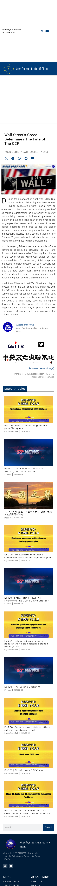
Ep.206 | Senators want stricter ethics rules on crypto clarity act (27, 728)
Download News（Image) (41, 368)
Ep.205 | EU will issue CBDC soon (24, 770)
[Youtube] (47, 31)
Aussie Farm (40, 877)
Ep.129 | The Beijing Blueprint (22, 686)
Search (48, 827)
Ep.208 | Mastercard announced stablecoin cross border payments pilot (28, 556)
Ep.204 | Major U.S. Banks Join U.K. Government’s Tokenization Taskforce (27, 812)
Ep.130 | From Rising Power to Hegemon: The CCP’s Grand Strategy (26, 599)
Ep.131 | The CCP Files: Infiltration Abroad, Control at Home (24, 470)
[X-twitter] (42, 31)
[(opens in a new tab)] (28, 409)
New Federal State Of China (32, 69)
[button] (5, 99)
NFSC (7, 877)
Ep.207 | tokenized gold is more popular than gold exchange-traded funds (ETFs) (26, 644)
